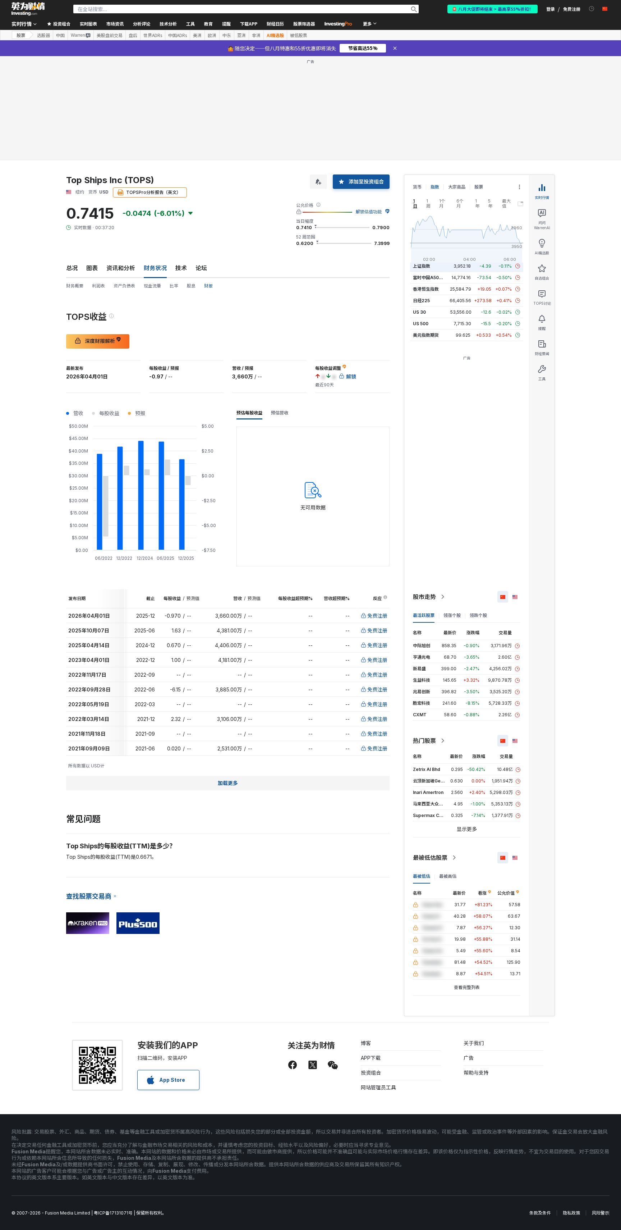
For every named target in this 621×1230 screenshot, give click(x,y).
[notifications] (592, 8)
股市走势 (424, 596)
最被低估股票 (430, 857)
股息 (191, 286)
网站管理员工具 (378, 1087)
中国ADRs (177, 35)
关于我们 (474, 1043)
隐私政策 (571, 1213)
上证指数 (421, 266)
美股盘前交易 (110, 35)
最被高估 (447, 876)
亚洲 (241, 35)
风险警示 (600, 1213)
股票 (21, 35)
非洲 (256, 35)
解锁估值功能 (369, 211)
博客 (366, 1043)
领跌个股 (478, 615)
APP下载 (371, 1058)
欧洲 (212, 35)
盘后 (133, 35)
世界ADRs (152, 35)
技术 (181, 268)
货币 (417, 187)
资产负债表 (124, 286)
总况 (72, 268)
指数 (435, 187)
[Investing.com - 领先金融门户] (28, 9)
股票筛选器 (304, 24)
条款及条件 (540, 1213)
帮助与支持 (476, 1073)
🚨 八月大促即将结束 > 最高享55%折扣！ (492, 9)
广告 (469, 1058)
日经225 (421, 300)
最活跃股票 (423, 615)
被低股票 (298, 35)
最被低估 (421, 876)
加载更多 (228, 783)
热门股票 (424, 740)
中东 (226, 35)
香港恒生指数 (426, 289)
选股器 (43, 35)
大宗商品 (456, 187)
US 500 (420, 323)
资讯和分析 (120, 268)
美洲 (197, 35)
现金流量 (152, 286)
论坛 (201, 268)
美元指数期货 (426, 335)
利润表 (98, 286)
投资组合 (371, 1073)
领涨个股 (452, 615)
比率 (174, 286)
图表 (92, 268)
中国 (60, 35)
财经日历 (275, 24)
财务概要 (74, 286)
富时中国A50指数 (430, 277)
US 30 (419, 312)
